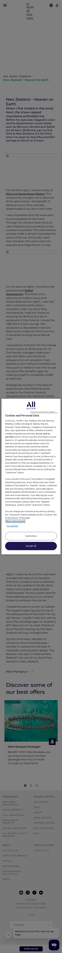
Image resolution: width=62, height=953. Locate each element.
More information (15, 521)
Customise (31, 536)
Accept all (31, 546)
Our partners (12, 526)
